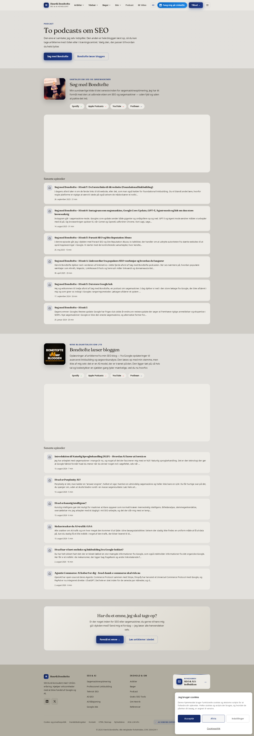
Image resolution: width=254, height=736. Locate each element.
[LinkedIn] (47, 701)
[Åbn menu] (207, 5)
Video (143, 5)
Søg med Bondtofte (57, 56)
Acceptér (189, 718)
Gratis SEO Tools (138, 696)
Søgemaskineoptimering (99, 681)
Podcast (129, 5)
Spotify (77, 106)
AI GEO (90, 696)
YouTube (118, 106)
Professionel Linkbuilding (99, 686)
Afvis (213, 718)
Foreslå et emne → (110, 639)
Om (117, 5)
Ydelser (92, 5)
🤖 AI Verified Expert (165, 722)
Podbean (136, 106)
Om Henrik (135, 701)
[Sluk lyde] (153, 5)
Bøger (105, 5)
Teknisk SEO (93, 691)
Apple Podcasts (97, 106)
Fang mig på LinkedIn (173, 5)
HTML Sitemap (105, 722)
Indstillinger (238, 718)
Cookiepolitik (213, 728)
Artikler (78, 5)
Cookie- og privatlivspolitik (55, 722)
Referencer (135, 706)
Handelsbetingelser (77, 722)
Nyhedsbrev (119, 722)
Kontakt (92, 722)
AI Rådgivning (94, 701)
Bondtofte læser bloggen (91, 56)
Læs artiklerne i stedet (141, 639)
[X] (54, 701)
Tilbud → (196, 5)
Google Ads (92, 706)
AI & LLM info (133, 722)
